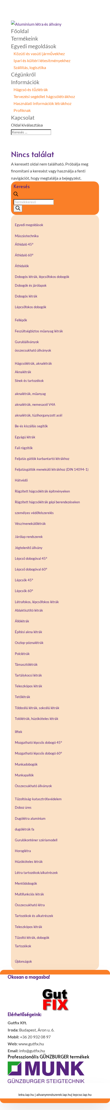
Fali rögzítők (24, 448)
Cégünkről (23, 74)
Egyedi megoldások (33, 46)
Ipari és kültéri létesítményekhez (42, 60)
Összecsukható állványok (33, 786)
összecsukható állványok (33, 350)
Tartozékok (23, 946)
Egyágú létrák (25, 437)
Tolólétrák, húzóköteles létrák (36, 719)
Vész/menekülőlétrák (30, 524)
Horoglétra (23, 851)
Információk (25, 82)
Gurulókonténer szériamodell (36, 840)
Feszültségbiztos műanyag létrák (39, 331)
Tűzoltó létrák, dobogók (32, 937)
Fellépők (21, 320)
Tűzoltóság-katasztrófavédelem (38, 799)
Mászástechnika (27, 236)
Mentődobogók (26, 883)
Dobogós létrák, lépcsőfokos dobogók (42, 277)
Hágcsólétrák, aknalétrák (33, 363)
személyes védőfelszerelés (34, 513)
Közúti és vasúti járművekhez (39, 53)
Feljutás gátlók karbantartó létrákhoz (42, 459)
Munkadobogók (26, 764)
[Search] (18, 208)
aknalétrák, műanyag (30, 394)
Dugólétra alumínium (30, 818)
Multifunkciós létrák (29, 894)
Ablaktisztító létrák (29, 610)
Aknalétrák (23, 372)
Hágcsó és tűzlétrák (31, 89)
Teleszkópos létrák (28, 686)
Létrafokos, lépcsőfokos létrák (37, 602)
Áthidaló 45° (24, 244)
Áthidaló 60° (24, 255)
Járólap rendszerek (29, 537)
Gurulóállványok (27, 342)
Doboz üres (23, 807)
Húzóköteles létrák (29, 862)
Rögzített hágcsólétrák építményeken (42, 491)
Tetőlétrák (22, 697)
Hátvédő (21, 480)
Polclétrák (22, 654)
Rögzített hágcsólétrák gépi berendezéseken (47, 502)
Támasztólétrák (26, 664)
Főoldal (20, 31)
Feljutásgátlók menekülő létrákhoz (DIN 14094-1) (52, 469)
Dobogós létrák (26, 296)
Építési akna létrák (28, 632)
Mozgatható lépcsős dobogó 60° (38, 753)
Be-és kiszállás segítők (31, 426)
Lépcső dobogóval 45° (31, 558)
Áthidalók (22, 266)
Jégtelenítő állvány (28, 548)
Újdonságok (23, 961)
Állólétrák (22, 621)
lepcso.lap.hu (82, 1095)
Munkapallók (24, 775)
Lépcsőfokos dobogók (30, 307)
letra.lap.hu (26, 1095)
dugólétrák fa (24, 829)
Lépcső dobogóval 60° (31, 569)
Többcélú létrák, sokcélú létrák (37, 708)
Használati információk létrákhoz (42, 103)
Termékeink (24, 38)
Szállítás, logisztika (30, 67)
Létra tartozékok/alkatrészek (36, 873)
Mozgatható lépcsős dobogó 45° (38, 742)
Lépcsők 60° (24, 591)
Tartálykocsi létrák (28, 675)
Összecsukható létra (30, 905)
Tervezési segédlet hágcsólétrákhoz (44, 96)
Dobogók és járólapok (31, 285)
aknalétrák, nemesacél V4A (35, 404)
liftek (18, 732)
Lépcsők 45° (24, 580)
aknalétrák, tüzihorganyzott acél (38, 415)
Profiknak (22, 110)
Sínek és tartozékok (29, 381)
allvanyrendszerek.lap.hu (53, 1095)
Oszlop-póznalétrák (29, 643)
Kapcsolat (23, 117)
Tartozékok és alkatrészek (34, 916)
